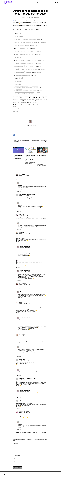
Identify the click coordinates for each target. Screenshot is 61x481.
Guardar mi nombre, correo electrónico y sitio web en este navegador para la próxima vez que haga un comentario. (30, 463)
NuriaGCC (36, 37)
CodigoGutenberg (42, 42)
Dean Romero (21, 232)
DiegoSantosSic (43, 69)
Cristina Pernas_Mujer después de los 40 (27, 194)
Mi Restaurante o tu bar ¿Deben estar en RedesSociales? (26, 74)
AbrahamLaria (44, 52)
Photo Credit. (16, 111)
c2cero (34, 75)
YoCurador (43, 49)
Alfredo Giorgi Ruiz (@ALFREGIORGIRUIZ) (27, 378)
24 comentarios (36, 17)
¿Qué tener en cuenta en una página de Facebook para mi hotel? (28, 31)
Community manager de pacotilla (21, 86)
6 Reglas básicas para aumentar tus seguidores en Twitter (26, 43)
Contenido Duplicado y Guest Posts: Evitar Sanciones (26, 69)
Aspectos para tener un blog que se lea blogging (25, 66)
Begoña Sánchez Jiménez (24, 411)
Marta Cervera (22, 174)
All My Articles (30, 127)
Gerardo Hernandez (25, 17)
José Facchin (21, 400)
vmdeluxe (18, 40)
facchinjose (18, 33)
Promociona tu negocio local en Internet (23, 72)
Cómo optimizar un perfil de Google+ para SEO (24, 63)
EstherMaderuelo (38, 72)
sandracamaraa (35, 86)
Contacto (50, 2)
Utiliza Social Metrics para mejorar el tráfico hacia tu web (26, 52)
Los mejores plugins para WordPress (22, 75)
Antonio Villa (21, 214)
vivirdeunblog (34, 45)
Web (14, 458)
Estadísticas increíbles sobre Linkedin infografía (24, 92)
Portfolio (33, 2)
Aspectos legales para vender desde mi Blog (24, 51)
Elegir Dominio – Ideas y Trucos (21, 45)
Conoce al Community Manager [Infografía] (24, 54)
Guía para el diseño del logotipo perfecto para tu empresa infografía (28, 60)
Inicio (29, 2)
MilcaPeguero (20, 78)
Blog (37, 2)
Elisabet (20, 302)
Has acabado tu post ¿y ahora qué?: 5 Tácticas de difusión (27, 65)
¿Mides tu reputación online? (21, 46)
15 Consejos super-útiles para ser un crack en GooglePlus (26, 49)
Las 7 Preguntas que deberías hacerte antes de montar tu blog (27, 83)
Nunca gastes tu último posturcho (22, 68)
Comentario (16, 443)
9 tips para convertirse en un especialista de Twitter (25, 42)
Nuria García (21, 260)
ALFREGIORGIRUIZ (42, 59)
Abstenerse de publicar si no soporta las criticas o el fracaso (27, 34)
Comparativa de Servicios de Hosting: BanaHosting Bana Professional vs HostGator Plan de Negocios (30, 158)
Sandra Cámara (22, 359)
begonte (33, 48)
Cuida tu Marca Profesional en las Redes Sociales (25, 59)
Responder (18, 179)
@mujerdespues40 (20, 36)
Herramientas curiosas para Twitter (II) (22, 37)
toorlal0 (14, 164)
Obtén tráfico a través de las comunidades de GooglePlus (26, 87)
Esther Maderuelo (22, 283)
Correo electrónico (17, 455)
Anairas (17, 62)
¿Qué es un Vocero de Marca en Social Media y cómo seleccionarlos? (29, 56)
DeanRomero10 (39, 51)
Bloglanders (18, 84)
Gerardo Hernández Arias (25, 182)
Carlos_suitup (19, 81)
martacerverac (39, 54)
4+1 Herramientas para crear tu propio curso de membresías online (42, 157)
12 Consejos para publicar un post (22, 48)
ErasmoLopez (44, 43)
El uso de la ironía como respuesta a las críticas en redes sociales (28, 80)
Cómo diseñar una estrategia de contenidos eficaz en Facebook (28, 39)
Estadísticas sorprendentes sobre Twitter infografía (25, 90)
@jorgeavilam (18, 57)
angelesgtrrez (33, 46)
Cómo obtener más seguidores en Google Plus (24, 108)
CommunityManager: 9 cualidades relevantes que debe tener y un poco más (30, 77)
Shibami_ (32, 93)
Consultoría (41, 2)
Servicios (46, 2)
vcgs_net (34, 68)
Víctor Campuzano (22, 334)
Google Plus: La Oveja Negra (21, 93)
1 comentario (44, 165)
